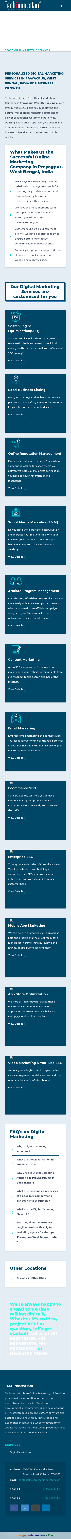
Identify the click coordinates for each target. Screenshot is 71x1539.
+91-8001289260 (50, 1497)
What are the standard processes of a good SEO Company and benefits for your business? (37, 1196)
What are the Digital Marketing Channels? (35, 1212)
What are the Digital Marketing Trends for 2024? (35, 1162)
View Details (15, 360)
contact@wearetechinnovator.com (39, 1479)
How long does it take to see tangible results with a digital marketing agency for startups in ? (37, 1232)
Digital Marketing (20, 1452)
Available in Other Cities (31, 1278)
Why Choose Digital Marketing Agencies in (35, 1177)
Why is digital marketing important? (32, 1149)
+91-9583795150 (50, 1488)
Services (12, 1445)
